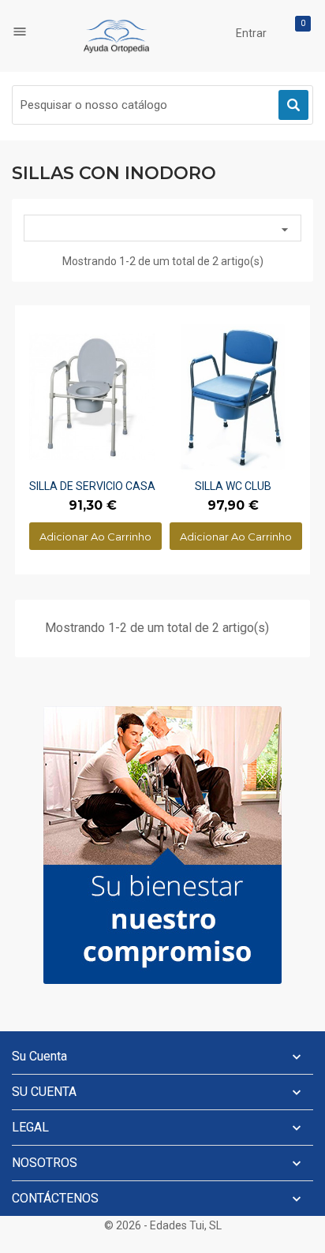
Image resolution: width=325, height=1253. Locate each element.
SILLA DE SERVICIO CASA (92, 486)
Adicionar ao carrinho (95, 536)
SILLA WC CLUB (233, 486)
